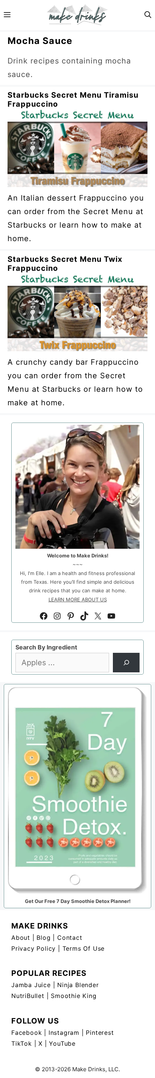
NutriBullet (27, 995)
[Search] (126, 662)
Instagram (64, 1032)
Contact (69, 937)
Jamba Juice (31, 985)
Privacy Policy (33, 948)
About (20, 937)
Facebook (26, 1032)
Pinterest (100, 1032)
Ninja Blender (78, 985)
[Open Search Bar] (148, 15)
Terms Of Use (83, 948)
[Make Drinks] (77, 15)
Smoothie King (73, 995)
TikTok (21, 1043)
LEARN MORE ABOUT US (78, 599)
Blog (43, 937)
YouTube (62, 1043)
